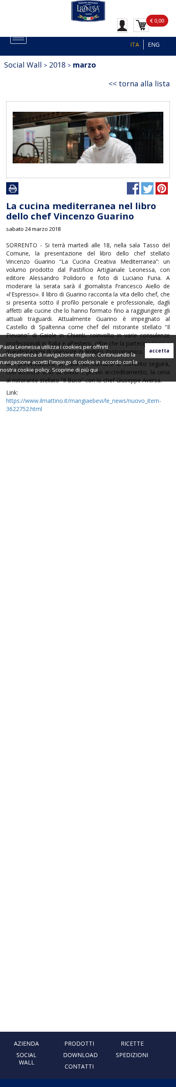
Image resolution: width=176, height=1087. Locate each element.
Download (80, 1055)
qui (94, 369)
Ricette (132, 1043)
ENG (154, 44)
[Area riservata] (122, 25)
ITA (134, 44)
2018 (57, 65)
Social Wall (26, 1058)
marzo (84, 65)
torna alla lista (144, 83)
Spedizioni (132, 1055)
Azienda (26, 1043)
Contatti (79, 1066)
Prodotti (79, 1043)
